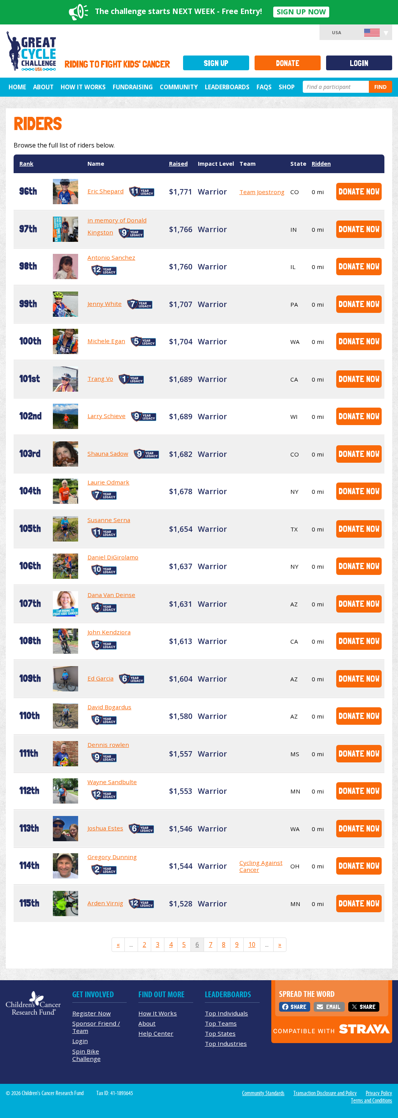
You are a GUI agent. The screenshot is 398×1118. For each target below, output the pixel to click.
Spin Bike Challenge (86, 1054)
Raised (178, 163)
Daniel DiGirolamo (112, 557)
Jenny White (104, 303)
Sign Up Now (301, 11)
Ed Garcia (100, 678)
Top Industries (226, 1043)
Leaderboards (227, 87)
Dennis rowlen (108, 744)
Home (17, 87)
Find (380, 86)
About (43, 87)
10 (251, 944)
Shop (287, 87)
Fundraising (133, 87)
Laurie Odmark (108, 482)
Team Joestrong (262, 192)
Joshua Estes (105, 828)
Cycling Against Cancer (261, 866)
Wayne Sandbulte (112, 782)
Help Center (155, 1033)
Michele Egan (106, 341)
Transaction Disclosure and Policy (325, 1093)
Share (298, 1006)
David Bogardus (109, 707)
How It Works (83, 87)
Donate (287, 63)
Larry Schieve (106, 416)
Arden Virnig (105, 903)
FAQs (264, 87)
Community (179, 87)
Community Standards (263, 1093)
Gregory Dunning (112, 857)
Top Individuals (226, 1013)
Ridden (321, 163)
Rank (26, 163)
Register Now (91, 1013)
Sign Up (216, 63)
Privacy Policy (379, 1093)
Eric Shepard (105, 191)
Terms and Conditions (371, 1100)
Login (359, 63)
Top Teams (221, 1023)
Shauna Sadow (107, 453)
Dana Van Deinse (111, 595)
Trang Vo (100, 378)
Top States (220, 1033)
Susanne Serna (108, 520)
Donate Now (359, 191)
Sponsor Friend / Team (96, 1027)
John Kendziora (109, 632)
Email (333, 1006)
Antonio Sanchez (111, 257)
